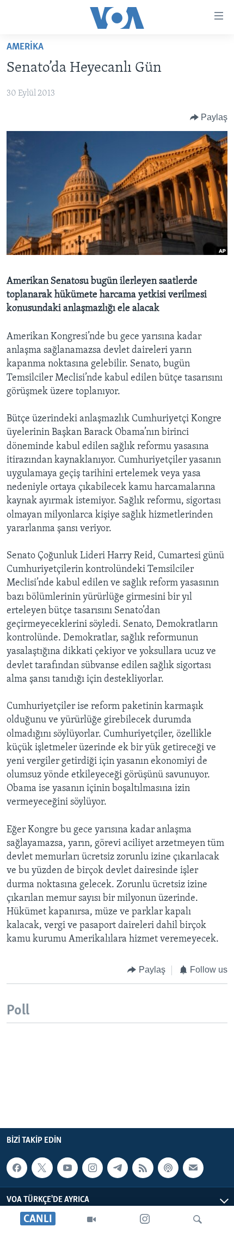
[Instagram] (145, 1219)
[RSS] (142, 1167)
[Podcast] (168, 1167)
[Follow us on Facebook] (17, 1167)
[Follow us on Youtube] (67, 1167)
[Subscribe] (193, 1167)
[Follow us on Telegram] (117, 1167)
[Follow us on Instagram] (92, 1167)
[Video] (91, 1219)
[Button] (209, 117)
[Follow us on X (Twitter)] (42, 1167)
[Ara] (197, 1219)
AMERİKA (25, 47)
